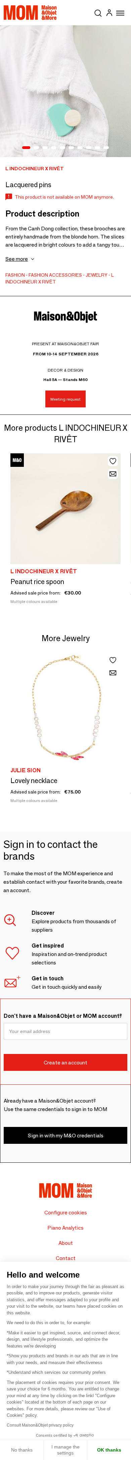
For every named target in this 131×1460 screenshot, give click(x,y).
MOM (30, 12)
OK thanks (109, 1450)
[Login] (109, 13)
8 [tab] (88, 148)
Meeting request (65, 399)
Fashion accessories (55, 275)
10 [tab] (106, 148)
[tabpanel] (65, 91)
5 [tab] (62, 148)
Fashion (15, 275)
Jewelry (96, 275)
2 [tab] (36, 148)
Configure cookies (65, 1212)
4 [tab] (53, 148)
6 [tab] (71, 148)
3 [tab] (45, 148)
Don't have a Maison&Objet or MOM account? (63, 1016)
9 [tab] (97, 148)
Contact (66, 1258)
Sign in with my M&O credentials (65, 1135)
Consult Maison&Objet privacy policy (40, 1425)
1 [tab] (26, 148)
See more (16, 259)
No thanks (22, 1450)
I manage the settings (65, 1450)
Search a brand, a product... (98, 12)
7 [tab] (80, 148)
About (65, 1243)
